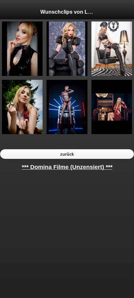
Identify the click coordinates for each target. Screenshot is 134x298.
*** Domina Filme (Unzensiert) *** (67, 167)
